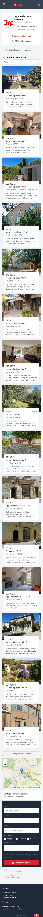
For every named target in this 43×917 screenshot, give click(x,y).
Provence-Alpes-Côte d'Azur (14, 872)
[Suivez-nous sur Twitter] (16, 897)
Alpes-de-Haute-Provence (13, 874)
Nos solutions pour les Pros (12, 909)
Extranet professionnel (10, 906)
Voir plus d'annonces (21, 753)
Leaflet (17, 787)
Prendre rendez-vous (21, 36)
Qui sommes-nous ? (9, 893)
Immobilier (5, 870)
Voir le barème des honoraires (18, 50)
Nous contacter (7, 895)
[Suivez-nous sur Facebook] (13, 897)
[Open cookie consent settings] (36, 915)
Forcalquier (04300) (11, 876)
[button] (21, 770)
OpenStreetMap (27, 787)
